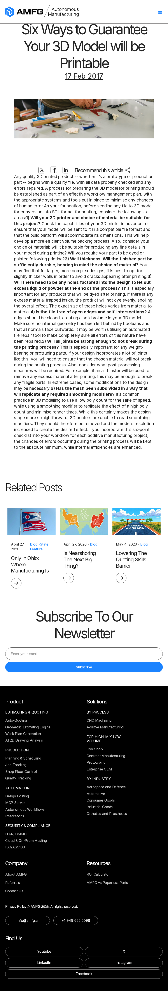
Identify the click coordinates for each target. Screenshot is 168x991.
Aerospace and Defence (106, 787)
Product (14, 702)
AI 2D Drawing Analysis (24, 740)
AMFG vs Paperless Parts (107, 882)
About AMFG (16, 874)
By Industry (99, 779)
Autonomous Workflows (25, 809)
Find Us (13, 938)
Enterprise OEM (99, 769)
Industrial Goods (100, 807)
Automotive (96, 793)
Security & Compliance (27, 826)
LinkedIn (44, 962)
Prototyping (96, 762)
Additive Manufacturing (105, 727)
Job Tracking (15, 765)
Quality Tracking (18, 778)
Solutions (97, 702)
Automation (17, 788)
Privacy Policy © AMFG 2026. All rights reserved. (41, 906)
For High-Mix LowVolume (104, 739)
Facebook (84, 974)
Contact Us (14, 891)
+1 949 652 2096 (75, 920)
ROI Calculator (98, 874)
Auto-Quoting (16, 720)
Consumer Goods (101, 800)
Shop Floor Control (21, 771)
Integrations (14, 816)
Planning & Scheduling (23, 758)
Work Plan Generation (23, 733)
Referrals (12, 882)
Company (16, 863)
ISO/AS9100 (15, 847)
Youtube (44, 951)
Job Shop (95, 749)
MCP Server (15, 802)
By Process (98, 712)
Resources (98, 863)
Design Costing (17, 796)
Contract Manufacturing (106, 756)
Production (17, 750)
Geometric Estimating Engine (27, 727)
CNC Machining (99, 720)
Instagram (124, 962)
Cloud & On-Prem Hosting (26, 840)
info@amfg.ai (27, 920)
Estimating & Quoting (26, 712)
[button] (161, 13)
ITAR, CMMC (15, 834)
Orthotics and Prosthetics (107, 813)
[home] (42, 11)
